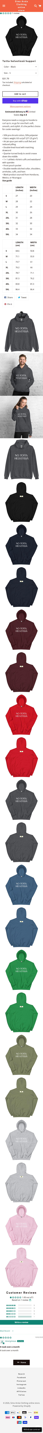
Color (6, 66)
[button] (6, 13)
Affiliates (21, 1391)
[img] (5, 1337)
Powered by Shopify (21, 1406)
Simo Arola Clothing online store (21, 6)
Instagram (22, 1384)
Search (21, 1374)
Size (6, 73)
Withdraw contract (32, 1429)
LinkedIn (21, 1388)
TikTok (21, 1395)
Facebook (21, 1377)
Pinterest (21, 1381)
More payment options (20, 106)
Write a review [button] (21, 1322)
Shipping (17, 82)
